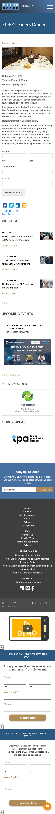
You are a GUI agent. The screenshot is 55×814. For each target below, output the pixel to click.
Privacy (27, 545)
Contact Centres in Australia (27, 572)
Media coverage (27, 515)
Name (6, 151)
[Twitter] (28, 589)
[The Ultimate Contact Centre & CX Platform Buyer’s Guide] (46, 236)
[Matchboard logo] (10, 6)
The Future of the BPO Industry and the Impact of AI (17, 286)
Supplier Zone (27, 538)
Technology (9, 232)
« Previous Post (10, 210)
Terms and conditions (27, 541)
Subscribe (45, 489)
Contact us (27, 534)
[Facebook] (33, 589)
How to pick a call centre (27, 555)
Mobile (6, 178)
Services (27, 511)
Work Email (9, 166)
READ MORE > (9, 245)
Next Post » (8, 214)
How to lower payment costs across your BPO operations (16, 262)
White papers (27, 525)
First (4, 161)
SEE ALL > (7, 303)
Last (31, 161)
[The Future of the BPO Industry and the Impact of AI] (46, 283)
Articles (28, 521)
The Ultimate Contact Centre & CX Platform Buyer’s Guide (17, 238)
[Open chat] (47, 806)
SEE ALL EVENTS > (11, 375)
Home (5, 42)
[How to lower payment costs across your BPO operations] (46, 260)
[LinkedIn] (22, 589)
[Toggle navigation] (50, 6)
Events (14, 42)
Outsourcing (9, 256)
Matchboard (8, 606)
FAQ (27, 531)
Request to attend (13, 192)
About (27, 508)
